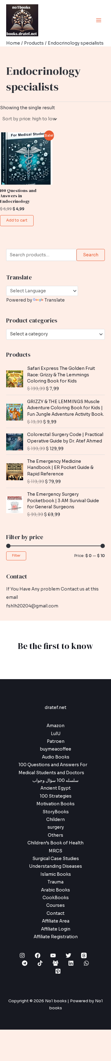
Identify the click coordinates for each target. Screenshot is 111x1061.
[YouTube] (53, 955)
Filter (16, 556)
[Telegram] (24, 963)
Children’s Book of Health (55, 843)
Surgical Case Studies (55, 858)
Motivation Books (55, 804)
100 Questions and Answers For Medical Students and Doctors (52, 768)
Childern (55, 819)
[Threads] (84, 955)
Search (90, 255)
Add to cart (16, 220)
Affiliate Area (55, 921)
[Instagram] (22, 955)
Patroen (55, 741)
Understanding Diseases (55, 866)
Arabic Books (55, 890)
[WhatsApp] (86, 963)
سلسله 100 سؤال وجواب (55, 780)
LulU (55, 733)
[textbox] (53, 334)
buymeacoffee (55, 749)
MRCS (55, 851)
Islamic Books (55, 874)
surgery (55, 827)
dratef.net (55, 707)
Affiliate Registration (56, 936)
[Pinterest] (58, 971)
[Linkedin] (71, 963)
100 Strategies (56, 796)
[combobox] (55, 334)
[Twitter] (68, 955)
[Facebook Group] (55, 963)
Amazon (55, 725)
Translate (54, 300)
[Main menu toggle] (99, 20)
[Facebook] (37, 955)
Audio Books (55, 757)
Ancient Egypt (55, 788)
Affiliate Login (55, 929)
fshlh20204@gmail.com (32, 606)
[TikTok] (40, 963)
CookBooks (56, 897)
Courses (55, 905)
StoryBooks (56, 812)
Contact (55, 913)
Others (55, 835)
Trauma (55, 882)
